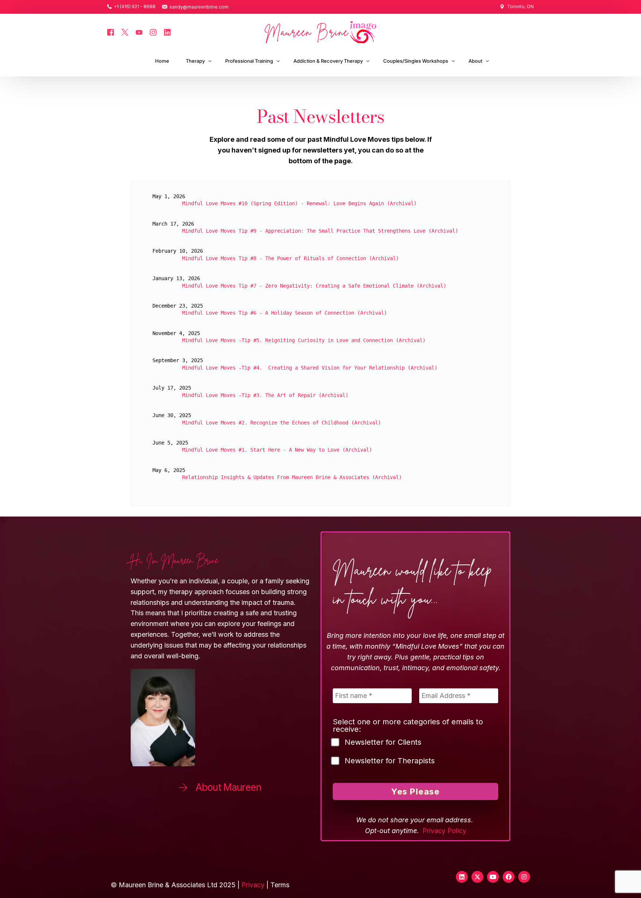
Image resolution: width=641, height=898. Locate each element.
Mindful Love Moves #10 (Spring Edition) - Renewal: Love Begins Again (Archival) (299, 203)
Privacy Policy (444, 831)
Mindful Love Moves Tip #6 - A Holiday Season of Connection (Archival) (284, 313)
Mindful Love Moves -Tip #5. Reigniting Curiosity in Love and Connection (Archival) (303, 340)
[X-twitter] (477, 877)
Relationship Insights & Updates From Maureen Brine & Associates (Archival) (292, 477)
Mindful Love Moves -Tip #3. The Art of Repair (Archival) (265, 395)
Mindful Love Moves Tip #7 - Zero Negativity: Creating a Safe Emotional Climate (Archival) (314, 286)
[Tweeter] (125, 32)
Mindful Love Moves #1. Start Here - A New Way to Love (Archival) (277, 450)
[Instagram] (153, 32)
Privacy (252, 885)
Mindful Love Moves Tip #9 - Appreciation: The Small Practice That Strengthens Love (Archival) (320, 231)
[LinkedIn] (167, 32)
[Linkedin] (462, 877)
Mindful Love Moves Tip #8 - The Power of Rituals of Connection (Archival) (290, 258)
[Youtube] (139, 32)
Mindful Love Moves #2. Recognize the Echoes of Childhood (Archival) (281, 423)
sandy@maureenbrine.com (199, 7)
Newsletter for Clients (383, 742)
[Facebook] (110, 32)
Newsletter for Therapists (390, 761)
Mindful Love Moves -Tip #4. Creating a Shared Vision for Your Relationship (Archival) (309, 368)
